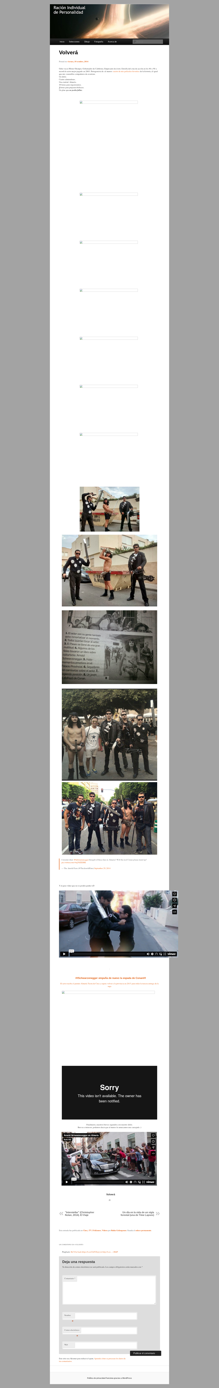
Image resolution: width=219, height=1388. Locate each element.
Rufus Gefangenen (118, 1230)
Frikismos (97, 1230)
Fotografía (98, 42)
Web (66, 1344)
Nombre (68, 1316)
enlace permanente (143, 1230)
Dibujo (87, 42)
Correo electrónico (71, 1331)
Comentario (69, 1278)
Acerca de (112, 42)
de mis (121, 71)
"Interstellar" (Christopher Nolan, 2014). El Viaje (79, 1213)
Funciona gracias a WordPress (119, 1378)
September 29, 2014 (102, 868)
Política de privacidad (96, 1378)
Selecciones (74, 42)
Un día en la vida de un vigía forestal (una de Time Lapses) (137, 1213)
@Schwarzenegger (81, 859)
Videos (105, 1230)
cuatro (115, 71)
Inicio (62, 42)
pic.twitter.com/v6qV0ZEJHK (74, 862)
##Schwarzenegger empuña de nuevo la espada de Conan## (110, 978)
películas (128, 71)
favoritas (135, 71)
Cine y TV (87, 1230)
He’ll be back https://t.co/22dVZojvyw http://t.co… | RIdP (94, 1251)
